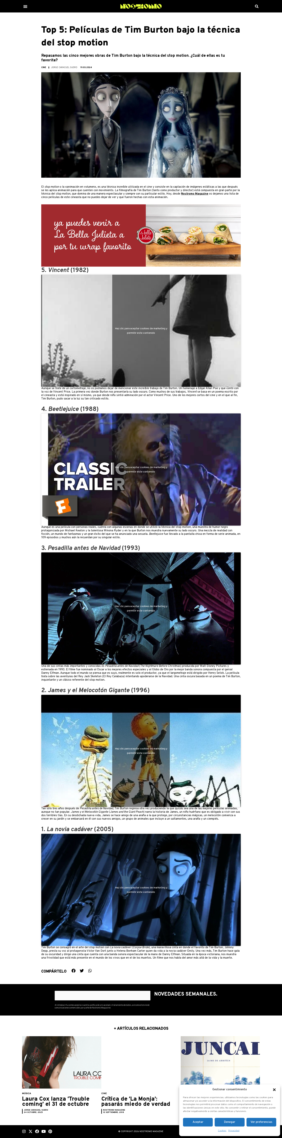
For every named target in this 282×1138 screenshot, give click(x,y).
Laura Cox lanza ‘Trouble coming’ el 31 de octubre (55, 1102)
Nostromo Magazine (194, 194)
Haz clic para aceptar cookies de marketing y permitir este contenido (141, 330)
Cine (43, 67)
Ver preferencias (261, 1122)
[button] (274, 1090)
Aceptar (198, 1122)
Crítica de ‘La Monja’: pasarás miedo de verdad (135, 1102)
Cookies (222, 1130)
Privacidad (233, 1130)
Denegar (229, 1122)
